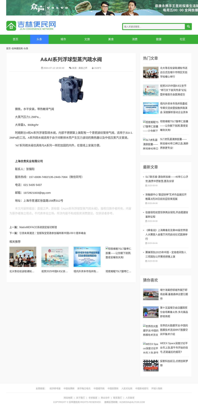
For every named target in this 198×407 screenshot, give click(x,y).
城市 (63, 39)
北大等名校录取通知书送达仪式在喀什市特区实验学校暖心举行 (173, 72)
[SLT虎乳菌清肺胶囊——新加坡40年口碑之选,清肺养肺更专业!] (151, 143)
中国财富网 (113, 388)
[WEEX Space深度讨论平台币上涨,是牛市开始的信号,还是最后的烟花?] (151, 348)
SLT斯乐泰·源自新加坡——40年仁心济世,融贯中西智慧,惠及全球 (166, 178)
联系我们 (117, 397)
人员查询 (130, 397)
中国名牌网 (69, 388)
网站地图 (68, 397)
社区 (182, 39)
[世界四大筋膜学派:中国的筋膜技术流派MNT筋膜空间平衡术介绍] (151, 330)
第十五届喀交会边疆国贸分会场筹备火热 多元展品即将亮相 (174, 312)
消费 (135, 39)
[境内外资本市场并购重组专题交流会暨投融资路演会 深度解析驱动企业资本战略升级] (87, 257)
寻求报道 (92, 397)
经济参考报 (55, 388)
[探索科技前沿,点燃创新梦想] (151, 365)
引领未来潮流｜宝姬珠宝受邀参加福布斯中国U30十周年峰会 (52, 233)
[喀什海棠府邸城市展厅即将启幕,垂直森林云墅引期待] (151, 294)
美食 (111, 39)
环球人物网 (156, 388)
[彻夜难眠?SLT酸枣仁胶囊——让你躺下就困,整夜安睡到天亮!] (119, 257)
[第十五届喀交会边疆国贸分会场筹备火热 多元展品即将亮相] (151, 312)
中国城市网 (99, 388)
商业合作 (105, 397)
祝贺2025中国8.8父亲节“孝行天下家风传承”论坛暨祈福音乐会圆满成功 (173, 90)
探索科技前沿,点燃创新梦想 (174, 363)
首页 (15, 39)
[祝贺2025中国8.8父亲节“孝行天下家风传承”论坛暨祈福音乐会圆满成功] (54, 257)
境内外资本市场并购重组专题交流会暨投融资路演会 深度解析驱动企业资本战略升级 (174, 108)
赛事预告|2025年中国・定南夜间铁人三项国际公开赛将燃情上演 (165, 254)
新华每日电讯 (83, 388)
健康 (158, 39)
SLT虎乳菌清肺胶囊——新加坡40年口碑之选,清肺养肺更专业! (174, 143)
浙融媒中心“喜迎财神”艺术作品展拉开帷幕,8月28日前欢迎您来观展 (166, 196)
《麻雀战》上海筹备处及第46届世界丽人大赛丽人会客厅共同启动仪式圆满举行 (166, 234)
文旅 (87, 39)
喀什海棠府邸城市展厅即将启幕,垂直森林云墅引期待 (174, 294)
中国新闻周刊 (141, 388)
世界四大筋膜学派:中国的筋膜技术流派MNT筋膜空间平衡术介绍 (174, 330)
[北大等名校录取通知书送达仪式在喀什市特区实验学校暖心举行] (22, 257)
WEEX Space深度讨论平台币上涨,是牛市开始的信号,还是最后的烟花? (174, 347)
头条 (39, 39)
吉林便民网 (31, 26)
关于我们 (80, 397)
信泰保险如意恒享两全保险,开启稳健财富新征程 (166, 214)
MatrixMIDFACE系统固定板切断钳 (38, 227)
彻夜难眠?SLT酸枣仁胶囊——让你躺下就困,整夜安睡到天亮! (174, 125)
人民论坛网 (126, 388)
